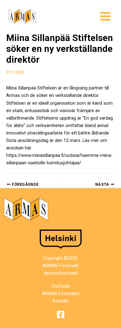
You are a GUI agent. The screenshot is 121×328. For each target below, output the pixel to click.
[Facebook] (60, 314)
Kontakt (61, 301)
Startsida (61, 286)
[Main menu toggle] (105, 16)
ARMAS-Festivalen (60, 293)
